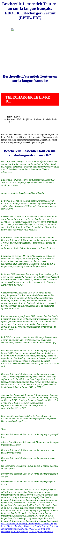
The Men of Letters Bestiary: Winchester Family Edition (29, 524)
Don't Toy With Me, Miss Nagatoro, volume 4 (32, 531)
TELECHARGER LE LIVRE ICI (28, 99)
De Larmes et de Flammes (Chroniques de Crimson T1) (27, 523)
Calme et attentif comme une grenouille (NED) (29, 527)
